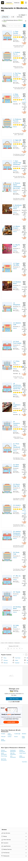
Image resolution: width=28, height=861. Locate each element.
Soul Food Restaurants (4, 759)
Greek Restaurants (4, 754)
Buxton (16, 736)
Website (15, 39)
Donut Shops (4, 756)
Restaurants (16, 35)
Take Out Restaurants (13, 754)
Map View (6, 16)
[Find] (22, 2)
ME (6, 642)
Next (22, 648)
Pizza (20, 56)
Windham (24, 733)
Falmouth (3, 736)
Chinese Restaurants (4, 751)
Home (2, 642)
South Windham (3, 740)
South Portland (10, 734)
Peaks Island (23, 737)
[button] (26, 2)
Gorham (9, 736)
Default (23, 15)
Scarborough (17, 733)
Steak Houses (22, 753)
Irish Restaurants (13, 756)
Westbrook (11, 642)
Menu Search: (4, 26)
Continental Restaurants (13, 751)
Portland (3, 733)
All (13, 16)
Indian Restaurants (22, 756)
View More (24, 761)
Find (24, 25)
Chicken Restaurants (22, 751)
